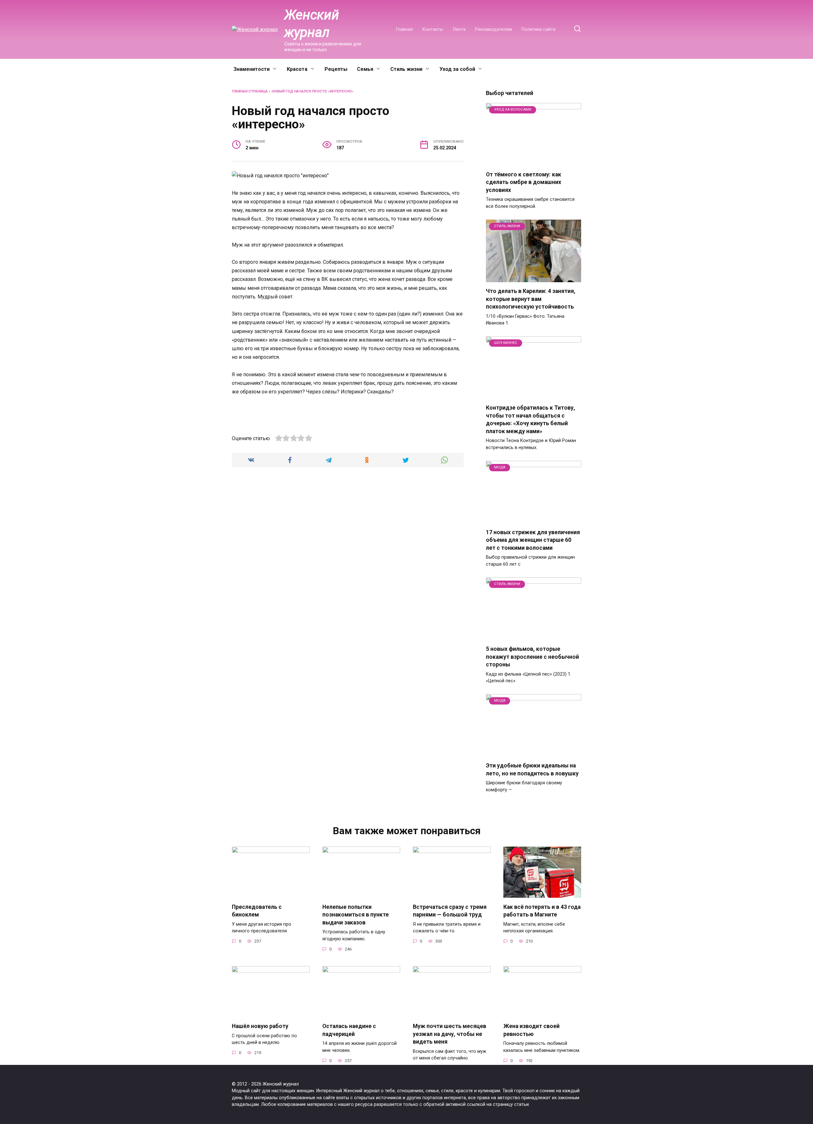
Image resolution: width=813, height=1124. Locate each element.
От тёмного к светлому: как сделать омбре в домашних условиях (523, 182)
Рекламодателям (493, 29)
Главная (404, 29)
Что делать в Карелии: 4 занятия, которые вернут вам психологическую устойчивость (530, 299)
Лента (459, 29)
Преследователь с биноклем (257, 910)
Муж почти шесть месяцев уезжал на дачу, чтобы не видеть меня (449, 1034)
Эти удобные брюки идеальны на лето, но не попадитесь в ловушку (532, 769)
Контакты (432, 29)
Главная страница (250, 91)
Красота (297, 69)
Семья (365, 69)
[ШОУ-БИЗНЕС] (533, 395)
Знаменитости (251, 69)
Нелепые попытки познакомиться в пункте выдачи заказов (355, 914)
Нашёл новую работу (260, 1026)
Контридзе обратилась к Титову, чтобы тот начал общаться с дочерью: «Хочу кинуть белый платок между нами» (530, 419)
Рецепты (336, 69)
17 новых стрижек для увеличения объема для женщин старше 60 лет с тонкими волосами (533, 540)
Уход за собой (457, 69)
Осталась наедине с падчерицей (349, 1030)
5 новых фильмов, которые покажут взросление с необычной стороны (532, 657)
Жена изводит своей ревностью (531, 1030)
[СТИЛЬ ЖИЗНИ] (533, 278)
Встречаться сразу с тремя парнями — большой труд (450, 910)
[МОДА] (533, 519)
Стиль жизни (406, 69)
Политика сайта (538, 29)
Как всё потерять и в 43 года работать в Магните (542, 910)
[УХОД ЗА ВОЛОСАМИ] (533, 162)
